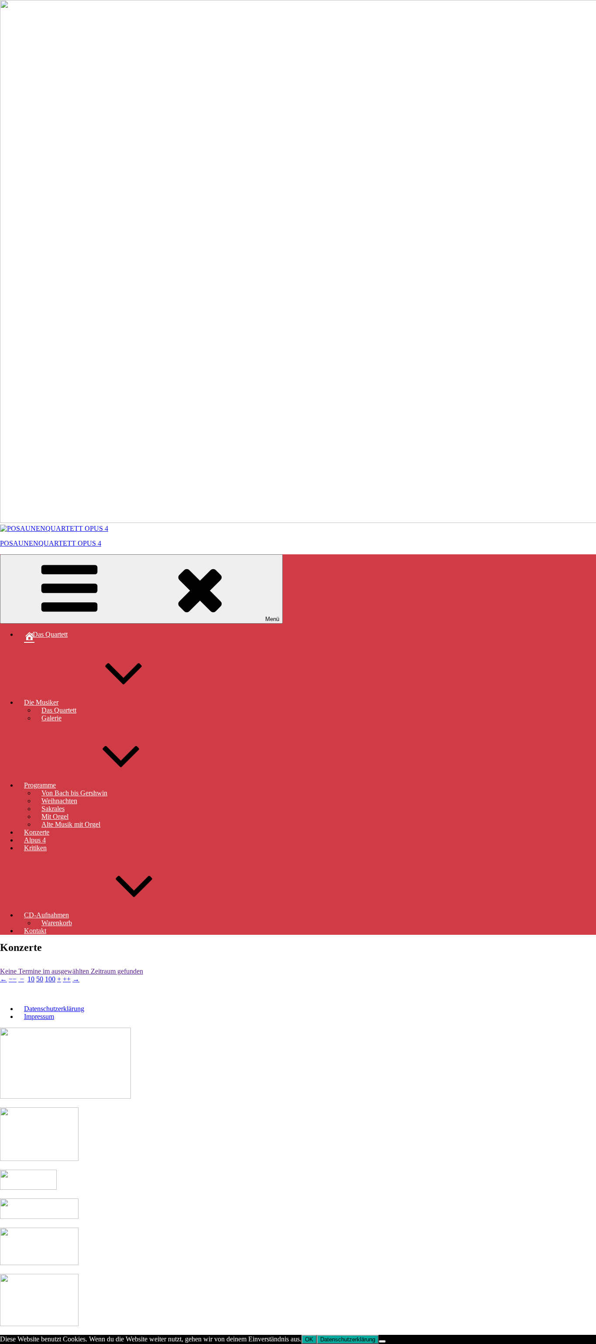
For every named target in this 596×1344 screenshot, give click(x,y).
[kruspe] (28, 1187)
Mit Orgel (55, 816)
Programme (40, 785)
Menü (272, 619)
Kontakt (35, 930)
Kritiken (35, 848)
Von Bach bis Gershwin (74, 793)
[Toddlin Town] (39, 1158)
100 (50, 979)
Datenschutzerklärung (54, 1008)
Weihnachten (59, 800)
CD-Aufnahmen (46, 915)
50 (39, 979)
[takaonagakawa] (39, 1262)
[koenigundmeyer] (39, 1216)
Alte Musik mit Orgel (70, 824)
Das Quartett (58, 710)
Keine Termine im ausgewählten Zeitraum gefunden (71, 971)
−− (13, 979)
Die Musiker (41, 702)
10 (30, 979)
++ (67, 979)
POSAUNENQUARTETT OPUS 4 (50, 543)
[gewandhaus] (39, 1323)
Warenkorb (56, 923)
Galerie (51, 718)
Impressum (39, 1016)
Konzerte (36, 832)
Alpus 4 (35, 840)
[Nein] (382, 1341)
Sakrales (53, 808)
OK (309, 1339)
